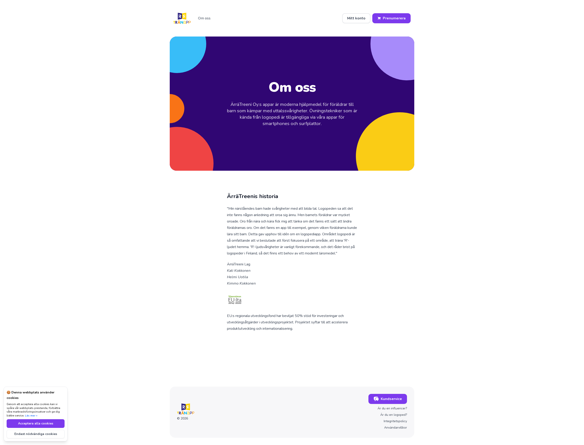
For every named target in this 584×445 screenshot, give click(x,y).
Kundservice (391, 398)
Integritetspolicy (395, 421)
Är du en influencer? (392, 408)
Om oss (204, 18)
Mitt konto (356, 18)
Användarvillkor (395, 427)
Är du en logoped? (393, 415)
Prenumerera (394, 18)
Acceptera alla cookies (35, 423)
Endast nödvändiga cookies (35, 434)
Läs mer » (31, 415)
